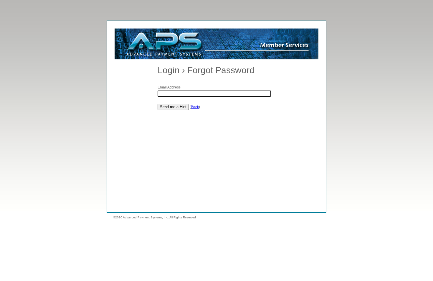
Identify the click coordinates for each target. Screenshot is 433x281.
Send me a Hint (173, 107)
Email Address (169, 87)
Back (195, 107)
